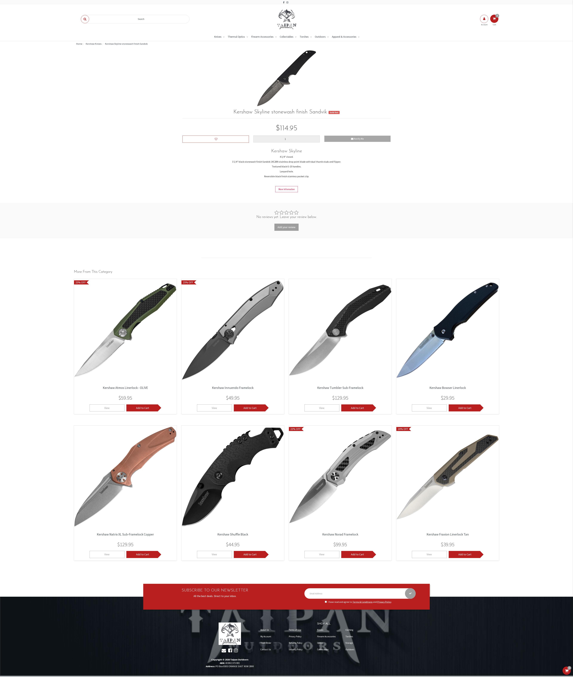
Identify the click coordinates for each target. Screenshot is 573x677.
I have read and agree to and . (360, 601)
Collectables (286, 36)
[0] (567, 673)
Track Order (265, 642)
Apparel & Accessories (344, 36)
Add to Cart (142, 407)
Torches (304, 36)
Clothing (349, 629)
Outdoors (320, 36)
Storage (349, 642)
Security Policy (295, 649)
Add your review (286, 227)
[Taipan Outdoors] (286, 18)
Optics (320, 642)
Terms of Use (295, 629)
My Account (265, 636)
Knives (217, 36)
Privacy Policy (384, 601)
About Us (264, 629)
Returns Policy (295, 642)
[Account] (484, 21)
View (107, 407)
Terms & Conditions (362, 601)
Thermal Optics (236, 36)
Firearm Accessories (262, 36)
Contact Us (265, 649)
